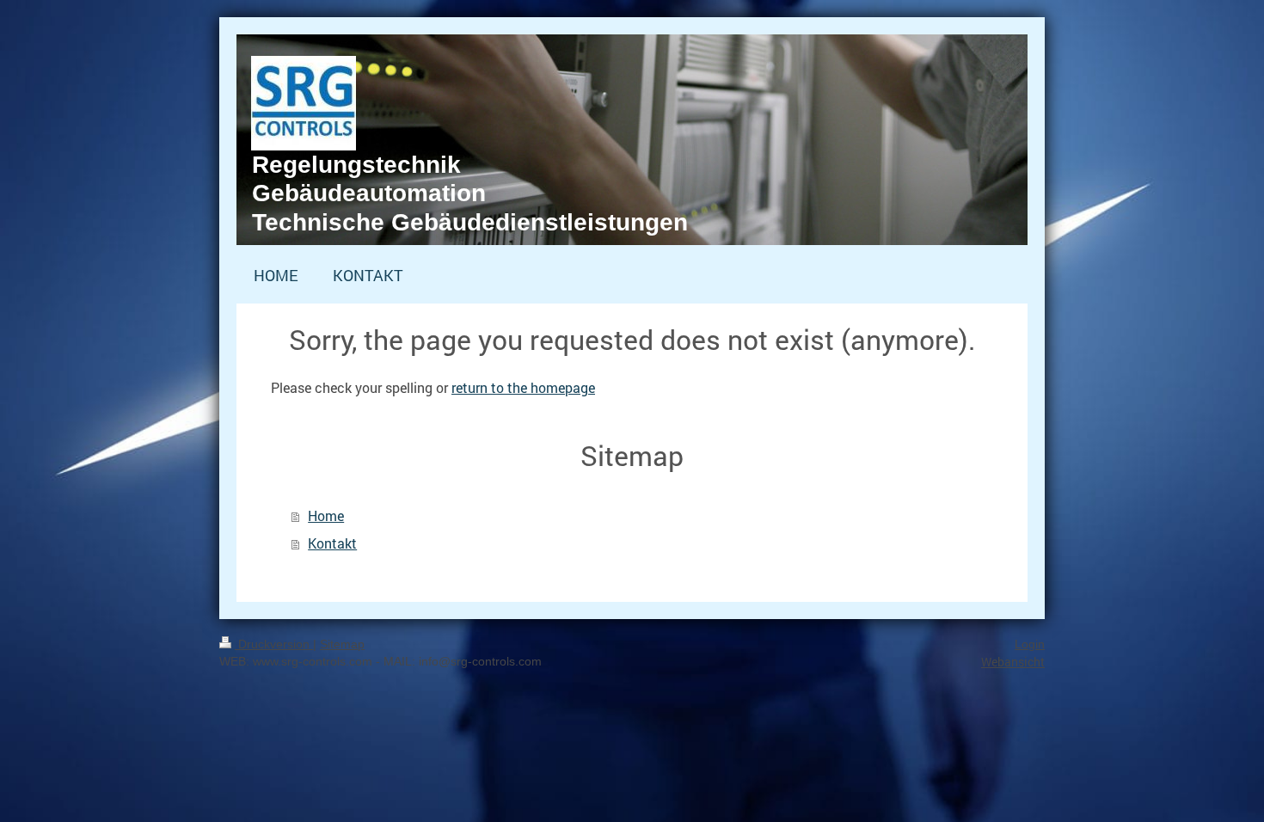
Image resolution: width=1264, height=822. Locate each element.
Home (326, 515)
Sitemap (342, 644)
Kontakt (332, 543)
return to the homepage (523, 387)
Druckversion (274, 644)
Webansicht (1013, 661)
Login (1030, 644)
